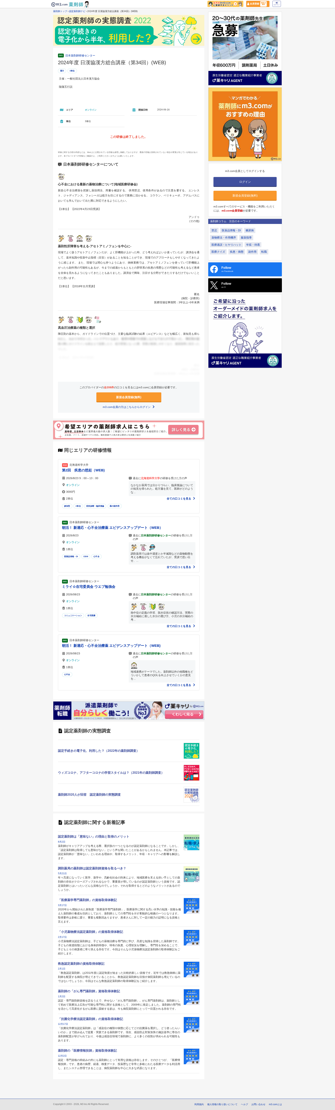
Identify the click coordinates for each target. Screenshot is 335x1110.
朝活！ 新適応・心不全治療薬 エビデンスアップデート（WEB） (112, 528)
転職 (264, 251)
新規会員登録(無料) (128, 397)
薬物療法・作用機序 (224, 237)
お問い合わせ (258, 1104)
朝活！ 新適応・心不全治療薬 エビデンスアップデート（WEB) (111, 646)
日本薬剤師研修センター (80, 55)
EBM (86, 556)
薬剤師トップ (60, 11)
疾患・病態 (236, 251)
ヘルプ (244, 1104)
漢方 (62, 71)
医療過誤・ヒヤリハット (226, 244)
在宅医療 (91, 615)
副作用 (252, 251)
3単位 (72, 71)
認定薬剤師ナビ (77, 11)
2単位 (78, 506)
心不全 (96, 556)
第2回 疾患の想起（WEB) (83, 470)
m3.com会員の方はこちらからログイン (127, 406)
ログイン (277, 5)
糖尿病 (250, 230)
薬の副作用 (115, 506)
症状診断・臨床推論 (95, 506)
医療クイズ (218, 251)
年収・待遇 (253, 244)
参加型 (67, 506)
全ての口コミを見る (179, 498)
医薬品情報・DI (71, 556)
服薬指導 (246, 237)
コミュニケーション (73, 615)
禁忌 (214, 230)
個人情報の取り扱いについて (222, 1104)
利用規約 (199, 1104)
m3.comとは (275, 1104)
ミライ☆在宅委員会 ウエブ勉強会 (88, 587)
